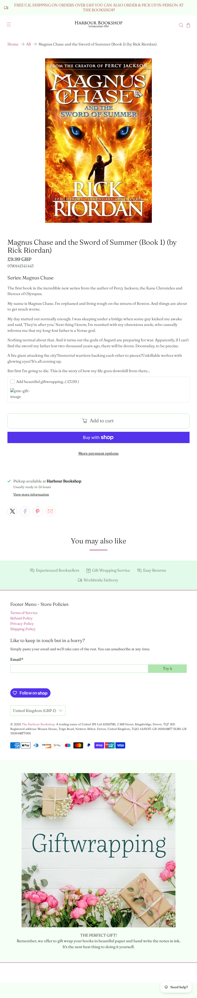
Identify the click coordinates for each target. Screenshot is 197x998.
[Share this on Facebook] (25, 511)
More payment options (98, 453)
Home (12, 44)
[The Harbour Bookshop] (98, 25)
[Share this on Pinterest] (38, 511)
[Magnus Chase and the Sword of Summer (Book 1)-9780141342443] (98, 140)
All (28, 44)
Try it (167, 668)
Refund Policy (21, 618)
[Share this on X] (12, 511)
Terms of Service (23, 612)
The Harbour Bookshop (38, 724)
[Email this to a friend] (50, 511)
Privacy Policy (22, 623)
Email (16, 659)
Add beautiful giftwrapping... (47, 381)
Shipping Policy (23, 629)
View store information (31, 494)
